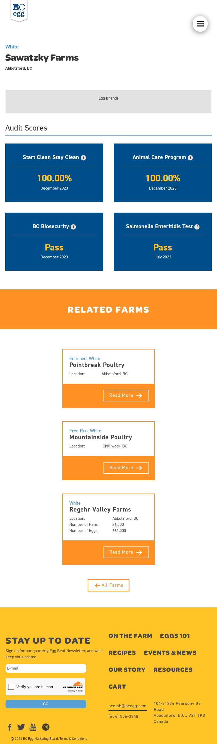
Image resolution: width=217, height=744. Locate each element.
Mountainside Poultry (100, 437)
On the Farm (130, 635)
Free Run (78, 431)
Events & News (170, 652)
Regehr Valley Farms (100, 509)
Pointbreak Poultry (97, 365)
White (12, 46)
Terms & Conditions (73, 738)
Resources (173, 669)
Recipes (122, 652)
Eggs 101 (175, 635)
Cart (117, 686)
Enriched (78, 358)
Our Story (127, 669)
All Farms (112, 585)
